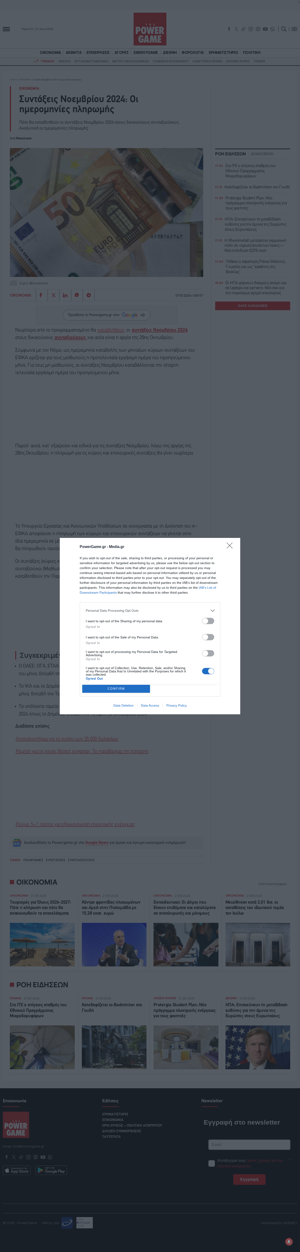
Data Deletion (123, 705)
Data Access (150, 705)
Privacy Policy (176, 705)
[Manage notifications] (289, 1241)
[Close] (231, 547)
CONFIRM (116, 688)
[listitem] (150, 610)
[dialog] (150, 626)
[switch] (208, 621)
